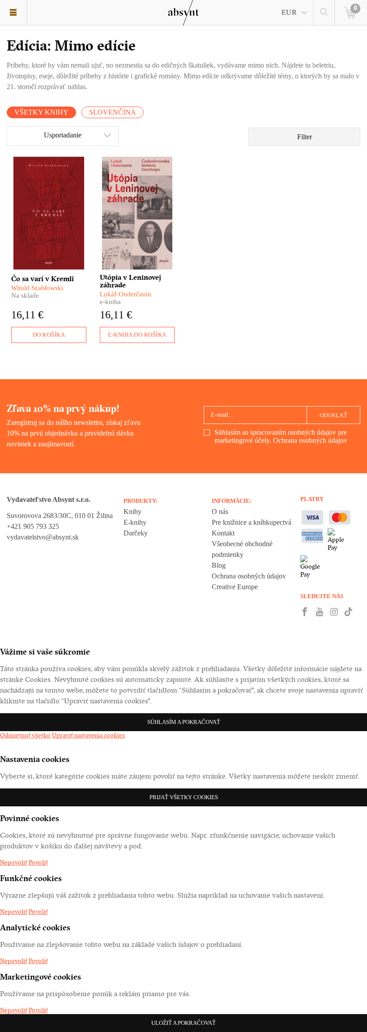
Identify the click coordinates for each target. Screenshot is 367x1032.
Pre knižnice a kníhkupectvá (251, 522)
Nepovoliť (13, 862)
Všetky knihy (41, 112)
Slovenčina (112, 112)
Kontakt (223, 533)
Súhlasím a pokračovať (183, 722)
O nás (220, 511)
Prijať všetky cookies (183, 797)
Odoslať (334, 415)
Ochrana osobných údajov (310, 440)
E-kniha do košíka (137, 334)
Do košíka (49, 334)
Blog (219, 565)
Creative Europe (235, 587)
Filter (304, 137)
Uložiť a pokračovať (183, 1022)
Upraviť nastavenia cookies (88, 735)
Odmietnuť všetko (25, 735)
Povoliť (38, 862)
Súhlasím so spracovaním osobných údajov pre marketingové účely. (280, 436)
